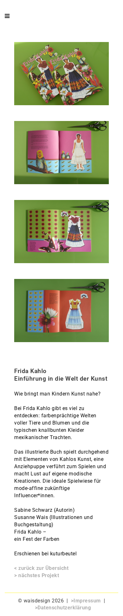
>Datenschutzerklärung (63, 608)
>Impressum (86, 601)
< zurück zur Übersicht (41, 568)
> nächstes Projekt (36, 575)
